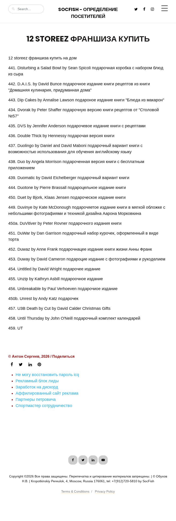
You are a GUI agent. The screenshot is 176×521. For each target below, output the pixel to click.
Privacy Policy (105, 491)
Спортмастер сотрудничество (44, 405)
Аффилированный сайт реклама (47, 393)
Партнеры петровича (36, 399)
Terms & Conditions (75, 491)
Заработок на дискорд (37, 387)
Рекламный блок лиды (37, 381)
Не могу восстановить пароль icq (47, 374)
